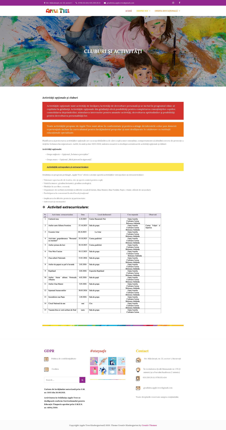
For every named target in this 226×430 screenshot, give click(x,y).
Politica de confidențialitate (63, 358)
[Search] (82, 380)
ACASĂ (128, 11)
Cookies (55, 369)
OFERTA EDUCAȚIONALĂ (166, 11)
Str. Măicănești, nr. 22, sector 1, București (162, 358)
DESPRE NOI (142, 11)
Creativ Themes (149, 425)
